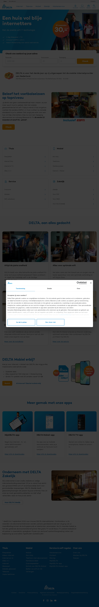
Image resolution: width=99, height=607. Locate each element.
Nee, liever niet (50, 322)
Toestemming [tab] (20, 288)
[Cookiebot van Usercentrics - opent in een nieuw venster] (78, 282)
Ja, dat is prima (21, 322)
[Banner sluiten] (91, 283)
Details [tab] (49, 288)
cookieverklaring (65, 314)
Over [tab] (78, 288)
